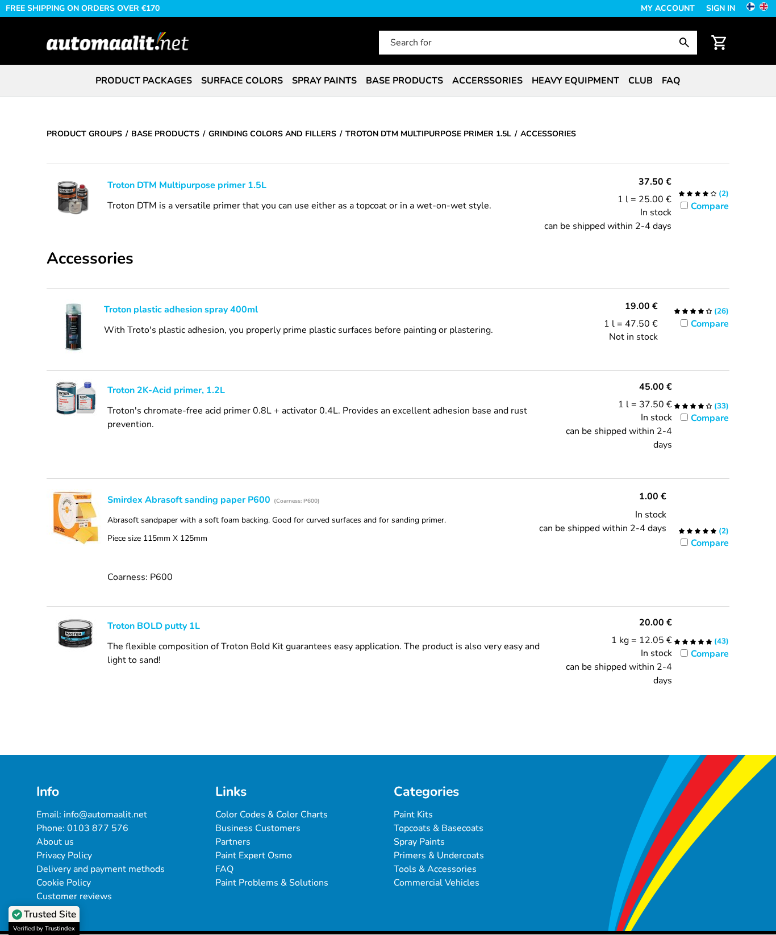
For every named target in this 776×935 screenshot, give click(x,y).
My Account (668, 8)
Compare (710, 206)
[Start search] (687, 43)
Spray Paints (419, 842)
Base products (404, 80)
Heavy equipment (575, 80)
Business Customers (258, 828)
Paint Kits (413, 814)
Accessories (90, 259)
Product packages (143, 80)
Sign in (720, 8)
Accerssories (487, 80)
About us (55, 842)
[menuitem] (143, 80)
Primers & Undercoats (439, 855)
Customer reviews (74, 896)
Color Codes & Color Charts (271, 814)
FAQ (671, 80)
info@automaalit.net (105, 814)
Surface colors (242, 80)
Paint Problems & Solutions (271, 882)
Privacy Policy (64, 855)
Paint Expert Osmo (253, 855)
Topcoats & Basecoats (438, 828)
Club (640, 80)
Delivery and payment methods (100, 869)
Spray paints (324, 80)
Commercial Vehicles (436, 882)
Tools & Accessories (435, 869)
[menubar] (388, 80)
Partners (233, 842)
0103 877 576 (97, 828)
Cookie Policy (63, 882)
